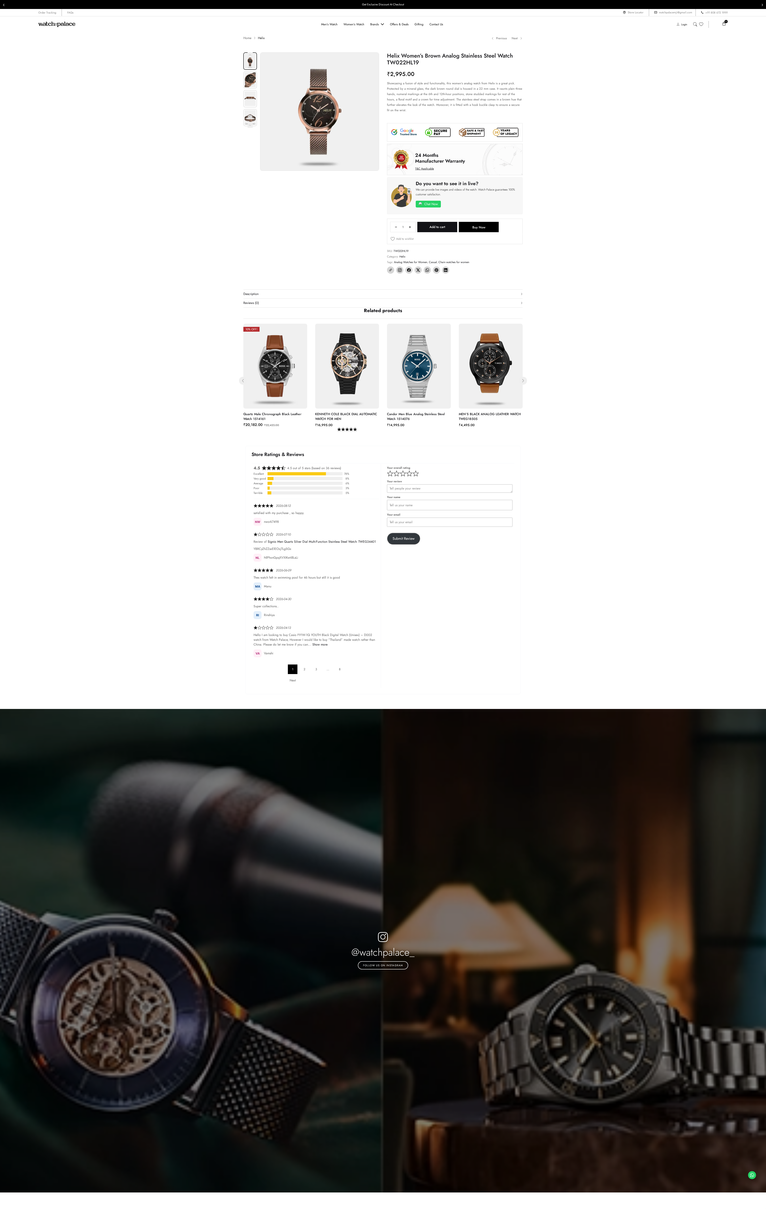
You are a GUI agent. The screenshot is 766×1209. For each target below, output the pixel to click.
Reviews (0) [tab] (251, 303)
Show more (320, 644)
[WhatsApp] (427, 270)
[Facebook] (409, 270)
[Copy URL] (390, 270)
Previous (501, 38)
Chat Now (431, 204)
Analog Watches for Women (410, 262)
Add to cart (437, 227)
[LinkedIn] (445, 270)
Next (515, 38)
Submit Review (404, 538)
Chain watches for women (453, 262)
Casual (433, 262)
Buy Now (478, 227)
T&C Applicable (424, 169)
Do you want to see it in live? (447, 183)
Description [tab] (251, 294)
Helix (261, 38)
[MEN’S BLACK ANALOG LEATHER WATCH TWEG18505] (491, 366)
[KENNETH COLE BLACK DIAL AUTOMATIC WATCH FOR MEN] (347, 366)
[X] (418, 270)
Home (247, 38)
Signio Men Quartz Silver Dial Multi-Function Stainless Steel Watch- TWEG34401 (322, 541)
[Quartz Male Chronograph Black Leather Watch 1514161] (275, 366)
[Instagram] (399, 270)
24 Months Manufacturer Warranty (440, 158)
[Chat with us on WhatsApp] (752, 1175)
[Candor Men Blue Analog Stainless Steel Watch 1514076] (419, 366)
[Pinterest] (436, 270)
